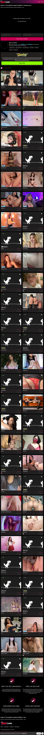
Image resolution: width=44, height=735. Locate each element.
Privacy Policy (15, 731)
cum (11, 49)
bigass (32, 47)
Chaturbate (12, 47)
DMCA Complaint (9, 731)
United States (19, 47)
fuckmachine (26, 47)
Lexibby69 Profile (6, 34)
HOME (2, 726)
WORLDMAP (17, 726)
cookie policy (24, 733)
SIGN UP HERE (22, 63)
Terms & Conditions (23, 731)
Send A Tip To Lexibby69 (23, 38)
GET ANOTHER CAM (22, 21)
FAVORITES (12, 726)
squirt (37, 47)
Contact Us (3, 731)
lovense (16, 49)
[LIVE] (11, 85)
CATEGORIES (6, 726)
